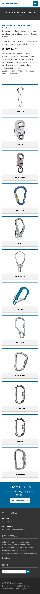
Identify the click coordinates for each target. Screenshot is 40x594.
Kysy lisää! (6, 558)
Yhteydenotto (20, 501)
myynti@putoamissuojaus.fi (13, 529)
